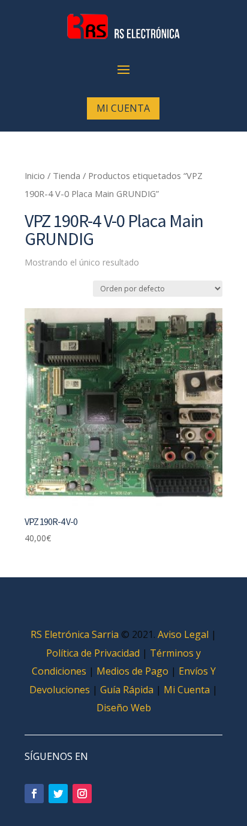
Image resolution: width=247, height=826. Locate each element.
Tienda (66, 175)
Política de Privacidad (93, 653)
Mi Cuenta (123, 108)
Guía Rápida (126, 689)
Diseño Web (124, 707)
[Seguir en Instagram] (82, 793)
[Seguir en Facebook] (34, 793)
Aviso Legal (183, 634)
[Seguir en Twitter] (58, 793)
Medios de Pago (132, 671)
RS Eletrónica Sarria (75, 634)
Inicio (35, 175)
